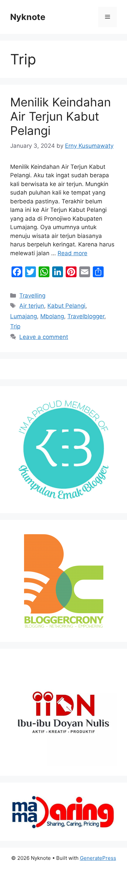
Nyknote (27, 17)
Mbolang (52, 316)
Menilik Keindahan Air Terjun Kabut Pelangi (60, 116)
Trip (15, 326)
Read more (72, 253)
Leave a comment (43, 337)
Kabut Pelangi (66, 305)
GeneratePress (98, 858)
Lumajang (23, 316)
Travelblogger (85, 316)
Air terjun (31, 305)
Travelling (32, 295)
